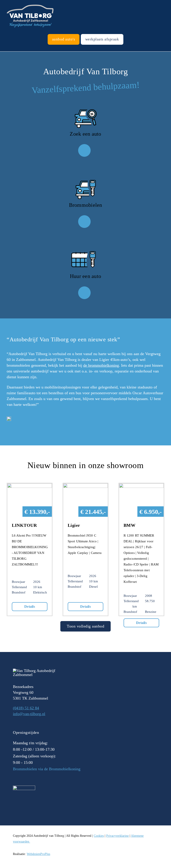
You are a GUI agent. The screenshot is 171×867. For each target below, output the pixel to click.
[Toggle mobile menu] (169, 2)
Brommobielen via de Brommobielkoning (46, 769)
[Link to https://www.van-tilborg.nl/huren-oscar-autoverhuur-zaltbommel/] (84, 292)
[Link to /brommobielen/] (84, 221)
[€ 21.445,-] (85, 486)
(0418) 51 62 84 (26, 708)
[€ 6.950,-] (141, 486)
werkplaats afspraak (102, 39)
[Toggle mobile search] (161, 2)
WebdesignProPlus (38, 854)
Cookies (99, 835)
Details (29, 606)
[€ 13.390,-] (29, 486)
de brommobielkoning (101, 365)
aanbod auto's (63, 39)
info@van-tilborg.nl (29, 714)
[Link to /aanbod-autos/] (84, 150)
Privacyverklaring (117, 835)
